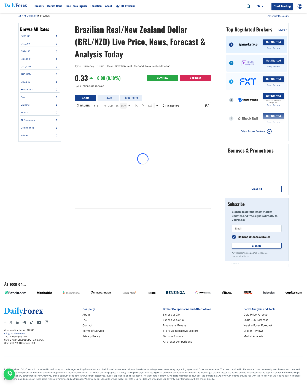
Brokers (39, 6)
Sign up (257, 246)
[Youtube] (39, 322)
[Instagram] (46, 322)
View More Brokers (253, 131)
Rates (108, 97)
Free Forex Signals (76, 6)
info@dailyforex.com (14, 333)
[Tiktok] (31, 322)
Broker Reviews (253, 330)
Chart (85, 97)
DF (19, 16)
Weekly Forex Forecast (258, 325)
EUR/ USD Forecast (256, 320)
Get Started (273, 42)
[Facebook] (5, 322)
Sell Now (195, 77)
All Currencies (31, 15)
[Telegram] (24, 322)
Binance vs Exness (174, 325)
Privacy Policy (91, 336)
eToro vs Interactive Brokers (180, 330)
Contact (87, 325)
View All (256, 189)
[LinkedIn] (17, 322)
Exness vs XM (171, 314)
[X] (10, 322)
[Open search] (248, 6)
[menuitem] (40, 36)
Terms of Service (93, 330)
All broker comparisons (177, 341)
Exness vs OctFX (173, 320)
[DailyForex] (23, 311)
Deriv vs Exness (173, 336)
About (108, 6)
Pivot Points (131, 97)
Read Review (273, 48)
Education (96, 6)
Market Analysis (253, 336)
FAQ (84, 320)
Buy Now (162, 77)
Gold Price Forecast (256, 314)
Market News (54, 6)
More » (282, 29)
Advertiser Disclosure (278, 16)
